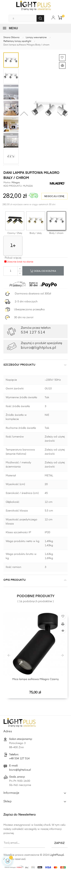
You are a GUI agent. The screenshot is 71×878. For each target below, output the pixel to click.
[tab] (35, 366)
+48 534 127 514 (19, 758)
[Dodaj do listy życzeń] (62, 57)
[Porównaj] (62, 65)
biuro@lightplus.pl (20, 770)
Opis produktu (14, 580)
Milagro (15, 183)
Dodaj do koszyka (45, 271)
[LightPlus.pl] (35, 866)
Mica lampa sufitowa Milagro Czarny (35, 679)
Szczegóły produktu (19, 365)
